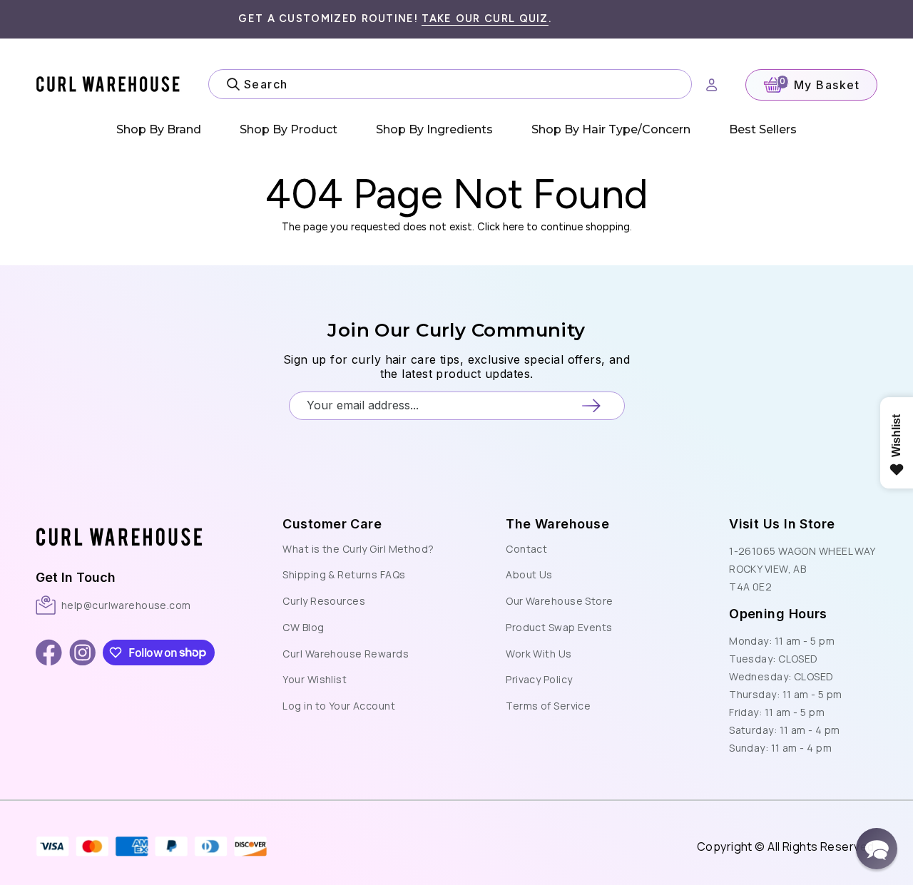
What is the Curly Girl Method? (358, 549)
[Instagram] (82, 652)
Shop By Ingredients (434, 129)
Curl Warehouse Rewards (345, 653)
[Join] (591, 405)
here (513, 226)
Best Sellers (763, 129)
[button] (122, 521)
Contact (526, 549)
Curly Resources (323, 601)
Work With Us (538, 653)
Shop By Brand (158, 129)
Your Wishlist (314, 679)
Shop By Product (288, 129)
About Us (529, 574)
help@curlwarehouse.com (126, 605)
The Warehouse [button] (557, 523)
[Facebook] (49, 652)
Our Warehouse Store (559, 601)
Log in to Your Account (338, 705)
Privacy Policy (539, 679)
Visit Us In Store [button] (782, 523)
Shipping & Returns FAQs (343, 574)
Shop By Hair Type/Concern (610, 129)
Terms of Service (548, 705)
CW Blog (303, 627)
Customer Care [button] (332, 523)
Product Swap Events (559, 627)
